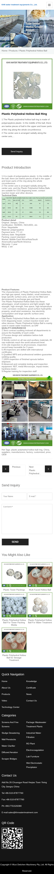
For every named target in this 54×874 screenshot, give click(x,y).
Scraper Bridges (9, 759)
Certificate (31, 687)
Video (4, 700)
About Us (6, 687)
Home (4, 50)
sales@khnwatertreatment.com (23, 812)
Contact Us (31, 700)
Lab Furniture (32, 756)
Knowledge (31, 681)
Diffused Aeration (10, 752)
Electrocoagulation (35, 750)
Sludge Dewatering (11, 733)
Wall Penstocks (9, 739)
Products (13, 50)
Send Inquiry (17, 151)
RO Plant (30, 743)
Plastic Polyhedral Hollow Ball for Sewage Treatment (34, 472)
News (29, 694)
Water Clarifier (8, 746)
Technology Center (11, 707)
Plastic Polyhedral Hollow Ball (33, 50)
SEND (15, 542)
